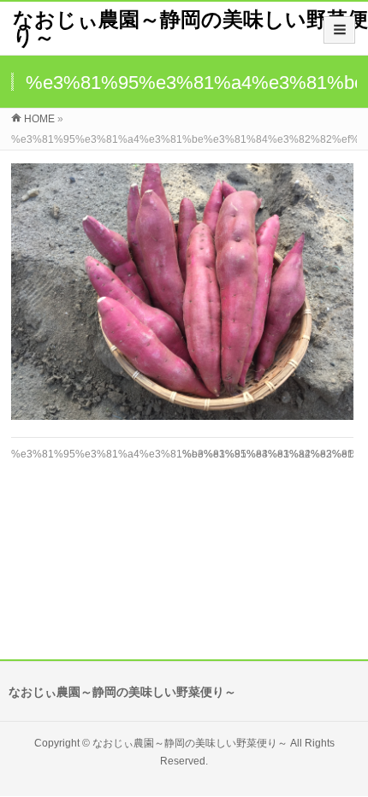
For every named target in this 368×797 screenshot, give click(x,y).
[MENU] (339, 30)
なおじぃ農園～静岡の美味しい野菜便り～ (190, 28)
